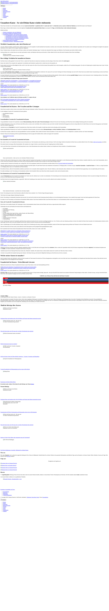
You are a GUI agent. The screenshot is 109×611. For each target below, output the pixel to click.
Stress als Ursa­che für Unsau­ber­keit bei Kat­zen (15, 39)
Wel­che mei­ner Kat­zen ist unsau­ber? (10, 40)
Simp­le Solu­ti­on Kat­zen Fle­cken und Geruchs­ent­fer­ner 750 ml (13, 87)
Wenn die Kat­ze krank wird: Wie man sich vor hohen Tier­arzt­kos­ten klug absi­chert (17, 331)
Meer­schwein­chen (6, 11)
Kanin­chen (5, 10)
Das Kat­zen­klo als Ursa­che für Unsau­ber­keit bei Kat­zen (17, 36)
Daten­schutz (5, 494)
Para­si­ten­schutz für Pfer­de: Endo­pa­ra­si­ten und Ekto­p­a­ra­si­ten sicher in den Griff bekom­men (19, 412)
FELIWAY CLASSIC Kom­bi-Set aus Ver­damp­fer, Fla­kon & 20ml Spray (15, 232)
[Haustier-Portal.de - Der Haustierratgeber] (9, 2)
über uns (9, 456)
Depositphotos (45, 497)
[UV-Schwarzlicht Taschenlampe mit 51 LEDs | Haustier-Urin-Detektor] (15, 99)
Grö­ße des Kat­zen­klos (97, 142)
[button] (5, 278)
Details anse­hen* (4, 85)
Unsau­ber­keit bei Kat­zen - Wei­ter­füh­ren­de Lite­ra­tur (13, 41)
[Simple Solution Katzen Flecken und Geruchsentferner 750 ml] (13, 86)
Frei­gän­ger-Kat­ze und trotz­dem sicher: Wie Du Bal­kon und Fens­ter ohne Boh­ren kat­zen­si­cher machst (21, 318)
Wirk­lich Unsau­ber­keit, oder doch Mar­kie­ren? (12, 32)
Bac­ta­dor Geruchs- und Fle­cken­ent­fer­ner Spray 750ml (11, 91)
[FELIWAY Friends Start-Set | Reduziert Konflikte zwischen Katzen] (14, 235)
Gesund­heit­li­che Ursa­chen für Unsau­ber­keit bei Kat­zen (17, 35)
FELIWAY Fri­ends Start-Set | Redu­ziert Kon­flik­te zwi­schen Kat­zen (14, 236)
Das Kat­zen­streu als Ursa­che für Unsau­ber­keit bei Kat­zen (17, 38)
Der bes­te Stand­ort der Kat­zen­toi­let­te (65, 163)
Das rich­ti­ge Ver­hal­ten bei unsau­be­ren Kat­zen (12, 33)
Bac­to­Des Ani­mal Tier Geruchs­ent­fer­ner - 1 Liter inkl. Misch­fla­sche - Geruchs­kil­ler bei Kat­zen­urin (20, 81)
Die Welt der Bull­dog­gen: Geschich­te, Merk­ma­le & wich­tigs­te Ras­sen (14, 450)
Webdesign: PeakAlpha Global (33, 497)
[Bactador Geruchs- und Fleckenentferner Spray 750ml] (12, 90)
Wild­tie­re (5, 17)
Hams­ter (4, 12)
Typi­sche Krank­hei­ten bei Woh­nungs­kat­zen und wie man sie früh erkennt (15, 369)
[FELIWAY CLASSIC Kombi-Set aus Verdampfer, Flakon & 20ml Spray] (16, 230)
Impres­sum (5, 492)
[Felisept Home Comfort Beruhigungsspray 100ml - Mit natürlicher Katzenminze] (17, 240)
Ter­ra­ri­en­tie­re (5, 16)
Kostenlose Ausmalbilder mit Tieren (8, 489)
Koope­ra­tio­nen (6, 491)
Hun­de (4, 9)
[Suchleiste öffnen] (2, 19)
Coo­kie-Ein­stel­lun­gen (7, 495)
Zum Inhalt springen (5, 1)
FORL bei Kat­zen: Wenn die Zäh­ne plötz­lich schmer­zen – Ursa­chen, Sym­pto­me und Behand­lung (20, 356)
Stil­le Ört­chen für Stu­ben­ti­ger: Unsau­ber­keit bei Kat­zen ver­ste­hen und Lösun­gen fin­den (18, 268)
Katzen (32, 384)
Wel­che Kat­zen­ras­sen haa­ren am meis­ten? (9, 343)
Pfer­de (4, 15)
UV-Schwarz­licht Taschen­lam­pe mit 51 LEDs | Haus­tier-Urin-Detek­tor (15, 100)
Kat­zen (4, 8)
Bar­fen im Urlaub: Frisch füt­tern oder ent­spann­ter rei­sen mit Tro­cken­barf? (15, 437)
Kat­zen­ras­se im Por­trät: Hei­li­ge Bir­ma (8, 381)
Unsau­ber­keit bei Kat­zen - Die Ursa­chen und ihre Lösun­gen (15, 34)
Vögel (4, 13)
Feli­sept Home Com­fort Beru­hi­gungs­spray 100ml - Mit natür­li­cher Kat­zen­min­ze (16, 242)
